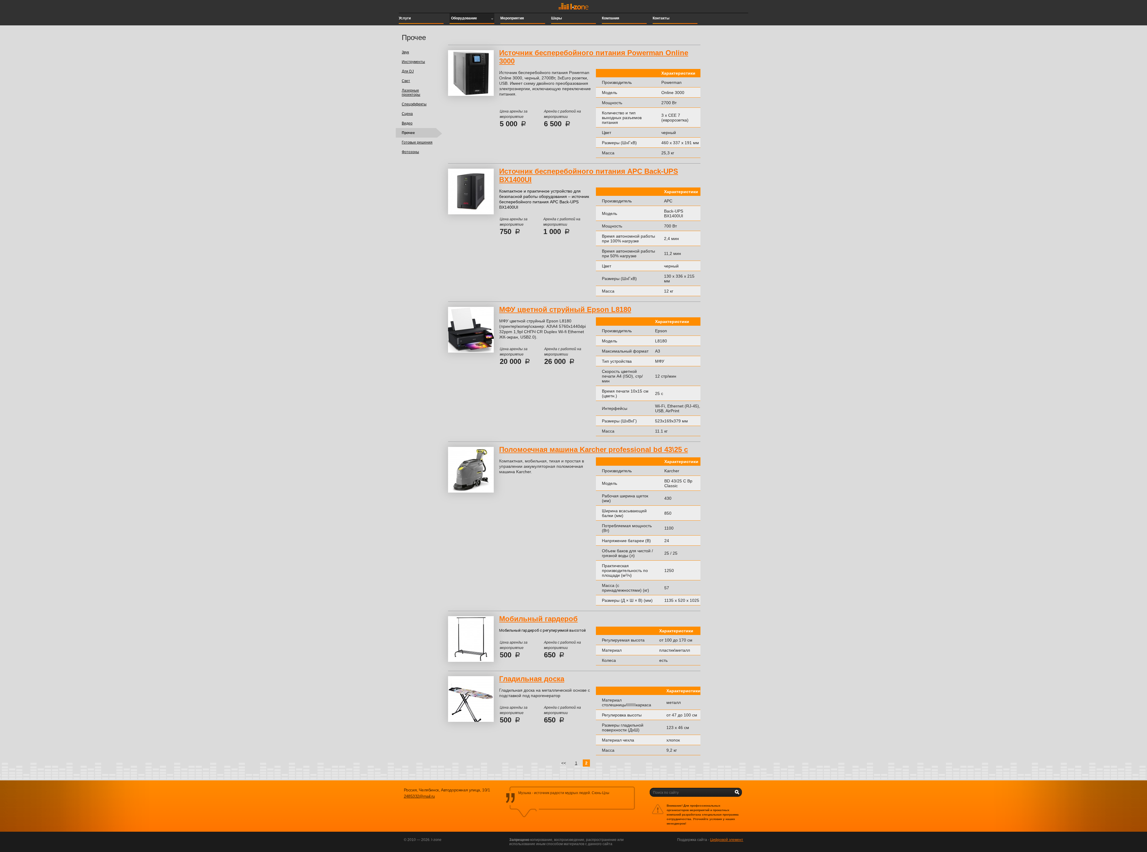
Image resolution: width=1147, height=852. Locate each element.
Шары (556, 18)
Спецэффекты (414, 104)
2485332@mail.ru (419, 796)
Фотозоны (410, 152)
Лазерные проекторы (411, 92)
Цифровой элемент (726, 840)
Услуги (405, 18)
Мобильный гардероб (538, 619)
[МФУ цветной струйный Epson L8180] (471, 351)
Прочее (408, 133)
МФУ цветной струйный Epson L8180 (565, 309)
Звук (405, 52)
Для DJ (408, 71)
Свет (406, 81)
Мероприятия (512, 18)
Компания (610, 18)
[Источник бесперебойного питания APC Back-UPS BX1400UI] (471, 213)
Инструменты (413, 62)
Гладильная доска (531, 679)
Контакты (661, 18)
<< (563, 763)
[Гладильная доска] (471, 721)
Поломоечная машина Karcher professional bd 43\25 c (593, 449)
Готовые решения (417, 142)
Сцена (407, 114)
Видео (407, 123)
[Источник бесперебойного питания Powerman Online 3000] (471, 95)
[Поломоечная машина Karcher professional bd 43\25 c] (471, 491)
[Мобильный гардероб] (471, 661)
